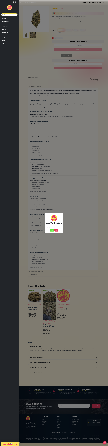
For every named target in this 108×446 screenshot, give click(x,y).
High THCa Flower (5, 24)
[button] (10, 444)
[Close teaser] (19, 442)
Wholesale (4, 40)
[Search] (15, 15)
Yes (52, 230)
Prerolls (3, 37)
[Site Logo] (9, 7)
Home (21, 2)
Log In (3, 43)
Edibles (3, 35)
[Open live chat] (104, 443)
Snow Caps (4, 29)
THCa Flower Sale (5, 21)
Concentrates (5, 32)
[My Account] (13, 2)
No (56, 230)
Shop (25, 2)
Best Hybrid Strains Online (31, 2)
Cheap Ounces (5, 26)
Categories (4, 18)
